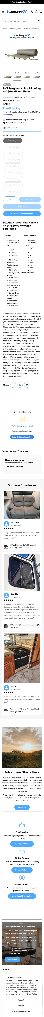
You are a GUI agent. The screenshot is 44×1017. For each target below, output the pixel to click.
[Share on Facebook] (13, 385)
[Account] (36, 11)
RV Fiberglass (15, 29)
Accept (21, 1000)
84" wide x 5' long (14, 148)
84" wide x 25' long (14, 173)
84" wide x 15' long (14, 160)
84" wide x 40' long (14, 192)
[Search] (39, 21)
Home (4, 29)
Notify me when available (22, 214)
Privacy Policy (31, 994)
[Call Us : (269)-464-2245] (31, 11)
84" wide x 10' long (14, 154)
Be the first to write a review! (22, 437)
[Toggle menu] (3, 11)
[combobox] (22, 21)
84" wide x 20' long (14, 167)
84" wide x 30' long (14, 180)
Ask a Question (16, 466)
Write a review (30, 97)
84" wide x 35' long (14, 186)
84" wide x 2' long (14, 141)
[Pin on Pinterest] (26, 385)
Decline (21, 1006)
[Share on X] (20, 385)
